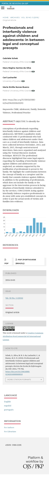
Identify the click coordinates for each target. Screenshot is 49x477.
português (8, 409)
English (7, 401)
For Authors (9, 427)
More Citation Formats (19, 379)
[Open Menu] (2, 8)
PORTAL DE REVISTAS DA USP (15, 4)
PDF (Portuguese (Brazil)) (26, 261)
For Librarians (10, 431)
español (7, 405)
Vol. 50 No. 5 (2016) (30, 17)
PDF (6, 263)
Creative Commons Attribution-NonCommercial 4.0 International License (23, 336)
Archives (15, 17)
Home (6, 17)
